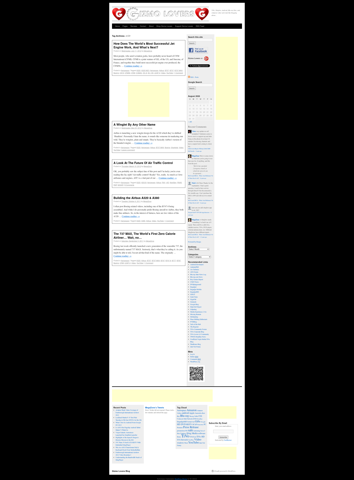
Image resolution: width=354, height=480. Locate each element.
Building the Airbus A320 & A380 (136, 198)
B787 (179, 260)
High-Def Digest (195, 307)
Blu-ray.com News (196, 277)
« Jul (190, 121)
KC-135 (150, 73)
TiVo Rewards (182, 439)
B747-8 (168, 260)
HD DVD (181, 424)
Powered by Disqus (194, 242)
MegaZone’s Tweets (154, 407)
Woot (186, 443)
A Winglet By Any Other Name (134, 124)
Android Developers (197, 264)
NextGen (173, 182)
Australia (198, 413)
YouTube (169, 73)
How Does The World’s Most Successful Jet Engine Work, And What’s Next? (144, 45)
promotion (181, 430)
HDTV (189, 424)
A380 (143, 221)
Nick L (194, 183)
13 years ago (203, 237)
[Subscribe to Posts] (189, 77)
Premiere (180, 427)
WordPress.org (195, 361)
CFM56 (127, 73)
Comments (195, 359)
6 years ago (203, 178)
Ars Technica (194, 269)
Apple (192, 413)
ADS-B (143, 182)
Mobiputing (194, 317)
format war (191, 422)
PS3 (186, 431)
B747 (163, 260)
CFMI (133, 73)
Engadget (193, 287)
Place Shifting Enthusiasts (198, 319)
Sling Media (192, 433)
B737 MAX (179, 70)
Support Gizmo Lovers (184, 26)
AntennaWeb (194, 267)
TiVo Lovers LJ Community (199, 334)
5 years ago (199, 151)
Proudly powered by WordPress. (225, 471)
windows (180, 442)
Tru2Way (191, 440)
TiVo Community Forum (198, 329)
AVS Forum (194, 272)
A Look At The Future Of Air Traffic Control (143, 163)
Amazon (192, 410)
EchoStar (199, 419)
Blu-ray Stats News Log (198, 274)
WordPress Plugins (181, 479)
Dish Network (188, 419)
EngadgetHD (194, 292)
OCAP (194, 424)
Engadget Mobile (195, 289)
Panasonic (200, 424)
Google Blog (194, 304)
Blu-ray (184, 416)
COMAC (139, 73)
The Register (194, 327)
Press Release (191, 427)
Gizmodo (193, 302)
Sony (179, 436)
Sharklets (174, 147)
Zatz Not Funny (195, 347)
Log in (192, 354)
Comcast (180, 419)
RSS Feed (200, 26)
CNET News (194, 282)
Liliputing (193, 309)
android (185, 412)
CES (200, 416)
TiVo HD (201, 436)
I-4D (167, 182)
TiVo (185, 435)
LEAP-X (157, 73)
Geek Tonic (194, 297)
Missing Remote (195, 314)
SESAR (120, 185)
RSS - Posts (195, 77)
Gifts (197, 421)
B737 (172, 70)
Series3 (203, 431)
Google (203, 422)
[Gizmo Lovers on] (198, 60)
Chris (194, 131)
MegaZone (148, 51)
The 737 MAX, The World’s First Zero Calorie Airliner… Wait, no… (144, 235)
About (151, 26)
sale (190, 430)
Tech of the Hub (195, 324)
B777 (174, 260)
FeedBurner (228, 440)
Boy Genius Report (196, 279)
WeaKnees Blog (195, 344)
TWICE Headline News (198, 337)
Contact (143, 26)
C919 (122, 73)
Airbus (161, 70)
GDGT (192, 294)
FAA (163, 182)
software (201, 433)
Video (163, 73)
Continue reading (133, 65)
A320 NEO (145, 70)
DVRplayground (195, 284)
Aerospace (125, 70)
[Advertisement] (148, 99)
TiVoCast (193, 437)
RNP (115, 185)
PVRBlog (193, 322)
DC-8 (145, 73)
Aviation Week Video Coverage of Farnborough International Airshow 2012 (127, 412)
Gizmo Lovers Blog (121, 471)
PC (205, 424)
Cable (196, 416)
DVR (194, 419)
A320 (138, 70)
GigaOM (193, 299)
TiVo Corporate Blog (197, 332)
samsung (196, 430)
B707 (167, 70)
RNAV (179, 182)
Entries (194, 356)
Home (117, 26)
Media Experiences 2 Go (198, 312)
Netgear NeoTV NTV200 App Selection (198, 212)
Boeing (116, 73)
